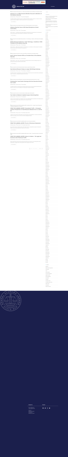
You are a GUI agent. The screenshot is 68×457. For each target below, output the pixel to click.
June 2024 (47, 52)
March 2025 (47, 39)
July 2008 (47, 259)
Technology (47, 279)
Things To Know (47, 283)
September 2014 (47, 169)
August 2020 (47, 116)
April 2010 (47, 233)
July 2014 (47, 172)
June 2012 (47, 203)
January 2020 (47, 125)
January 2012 (47, 209)
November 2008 (47, 253)
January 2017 (47, 146)
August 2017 (47, 139)
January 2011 (47, 220)
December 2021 (47, 93)
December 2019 (47, 126)
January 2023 (47, 75)
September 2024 (47, 48)
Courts (46, 270)
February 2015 (47, 162)
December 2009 (47, 239)
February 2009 (47, 249)
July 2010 (47, 229)
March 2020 (47, 122)
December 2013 (47, 180)
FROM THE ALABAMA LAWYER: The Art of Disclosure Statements (25, 123)
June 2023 (47, 69)
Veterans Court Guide (48, 286)
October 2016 (47, 149)
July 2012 (47, 202)
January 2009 (47, 250)
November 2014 (47, 166)
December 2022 (47, 76)
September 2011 (47, 213)
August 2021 (47, 99)
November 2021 (47, 95)
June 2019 (47, 133)
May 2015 (47, 159)
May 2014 (47, 173)
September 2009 (47, 243)
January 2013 (47, 193)
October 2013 (47, 182)
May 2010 (47, 232)
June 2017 (47, 142)
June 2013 (47, 186)
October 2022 (47, 79)
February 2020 (47, 123)
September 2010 (47, 226)
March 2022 (47, 89)
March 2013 (47, 190)
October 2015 (47, 155)
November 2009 (47, 240)
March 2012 (47, 206)
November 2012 (47, 196)
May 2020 (47, 119)
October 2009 (47, 242)
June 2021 (47, 102)
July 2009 (47, 246)
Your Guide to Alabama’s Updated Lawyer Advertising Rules (24, 95)
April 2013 (47, 189)
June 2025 (47, 35)
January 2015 (47, 163)
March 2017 (47, 145)
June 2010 (47, 230)
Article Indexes (47, 269)
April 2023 (47, 72)
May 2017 (47, 143)
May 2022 (47, 86)
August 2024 (47, 49)
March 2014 (47, 176)
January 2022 (47, 92)
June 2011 (47, 216)
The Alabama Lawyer (48, 280)
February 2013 (47, 192)
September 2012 (47, 199)
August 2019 (47, 132)
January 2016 (47, 153)
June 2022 (47, 85)
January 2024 (47, 59)
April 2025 (47, 38)
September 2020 (47, 115)
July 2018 (47, 135)
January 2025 (47, 42)
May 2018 (47, 136)
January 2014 (47, 179)
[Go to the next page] (42, 148)
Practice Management (48, 276)
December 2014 (47, 165)
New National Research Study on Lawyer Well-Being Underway (25, 69)
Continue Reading (14, 21)
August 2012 (47, 200)
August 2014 (47, 170)
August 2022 (47, 82)
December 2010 (47, 222)
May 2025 (47, 36)
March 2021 (47, 106)
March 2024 (47, 56)
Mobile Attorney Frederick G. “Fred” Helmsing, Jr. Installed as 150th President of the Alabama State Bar (26, 42)
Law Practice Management (25, 16)
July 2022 (47, 83)
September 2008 (47, 256)
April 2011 (47, 219)
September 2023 (47, 65)
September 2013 (47, 183)
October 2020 (47, 113)
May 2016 (47, 152)
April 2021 (47, 105)
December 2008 (47, 252)
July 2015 (47, 156)
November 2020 (47, 112)
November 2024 (47, 45)
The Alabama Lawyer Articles (26, 112)
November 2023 (47, 62)
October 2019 (47, 129)
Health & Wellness (48, 272)
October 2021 (47, 96)
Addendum (47, 266)
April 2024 (47, 55)
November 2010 (47, 223)
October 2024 (47, 46)
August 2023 (47, 66)
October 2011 (47, 212)
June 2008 (47, 260)
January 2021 (47, 109)
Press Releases (24, 30)
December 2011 (47, 210)
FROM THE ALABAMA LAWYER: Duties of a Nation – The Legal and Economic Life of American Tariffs (25, 137)
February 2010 (47, 236)
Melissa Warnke (13, 16)
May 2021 (47, 103)
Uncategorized (24, 96)
